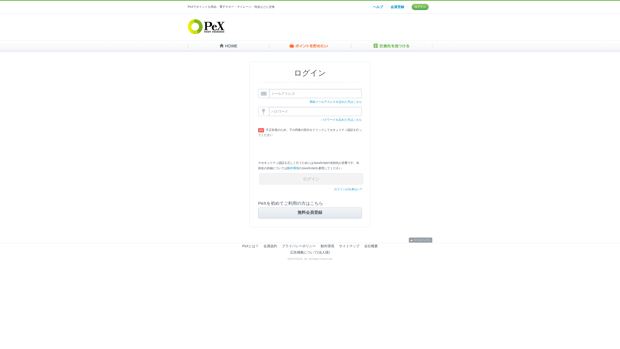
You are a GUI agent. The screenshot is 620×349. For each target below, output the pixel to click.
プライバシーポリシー (299, 246)
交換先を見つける (391, 46)
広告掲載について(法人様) (310, 252)
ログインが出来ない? (348, 189)
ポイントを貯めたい (310, 46)
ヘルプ (378, 7)
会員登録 (397, 7)
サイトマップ (349, 246)
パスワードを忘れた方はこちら (341, 119)
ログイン (420, 6)
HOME (228, 46)
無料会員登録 (310, 212)
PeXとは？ (250, 246)
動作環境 (293, 168)
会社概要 (371, 246)
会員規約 (270, 246)
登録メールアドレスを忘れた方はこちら (336, 101)
